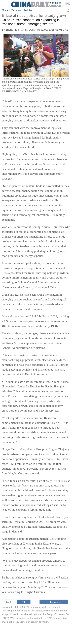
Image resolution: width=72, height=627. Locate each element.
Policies (28, 10)
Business (16, 10)
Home (5, 10)
